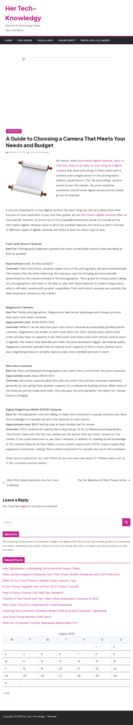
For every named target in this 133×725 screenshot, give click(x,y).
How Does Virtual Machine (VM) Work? (27, 617)
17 (6, 668)
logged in (25, 506)
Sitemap (52, 716)
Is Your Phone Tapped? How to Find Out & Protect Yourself (41, 586)
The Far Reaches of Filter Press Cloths (101, 480)
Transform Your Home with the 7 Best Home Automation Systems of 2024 (51, 598)
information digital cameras (98, 215)
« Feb (6, 693)
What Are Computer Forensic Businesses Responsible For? (40, 623)
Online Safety (66, 40)
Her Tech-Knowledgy (39, 152)
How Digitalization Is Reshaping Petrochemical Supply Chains (41, 568)
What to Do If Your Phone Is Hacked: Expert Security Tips (39, 580)
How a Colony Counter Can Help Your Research (33, 592)
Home (8, 40)
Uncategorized (13, 131)
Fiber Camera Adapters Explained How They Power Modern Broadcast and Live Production (61, 574)
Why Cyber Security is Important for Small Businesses (37, 605)
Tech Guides (24, 40)
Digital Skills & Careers (95, 40)
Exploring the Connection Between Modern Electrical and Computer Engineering (55, 611)
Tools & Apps (45, 40)
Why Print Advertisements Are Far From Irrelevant (33, 482)
